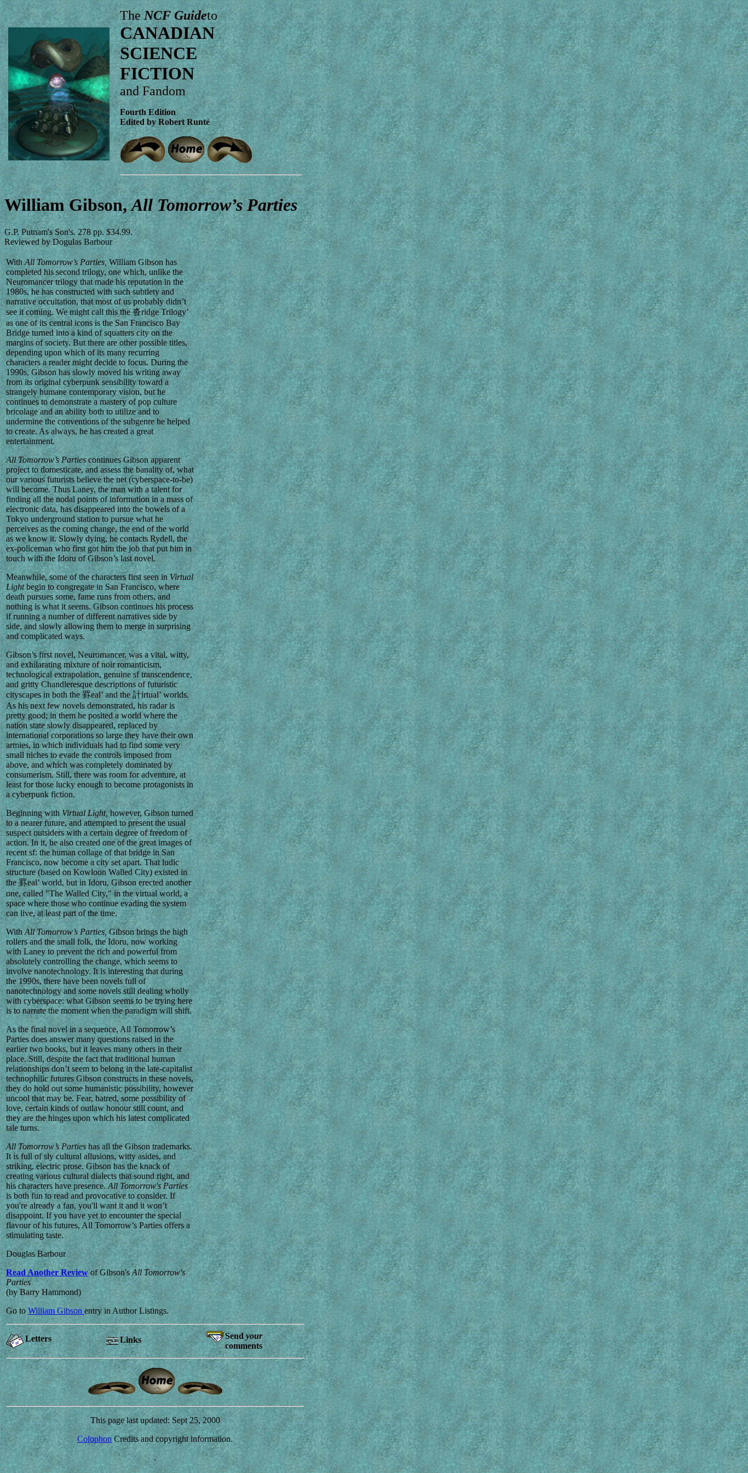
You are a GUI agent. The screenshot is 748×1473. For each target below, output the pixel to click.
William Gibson (56, 1310)
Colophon (94, 1438)
